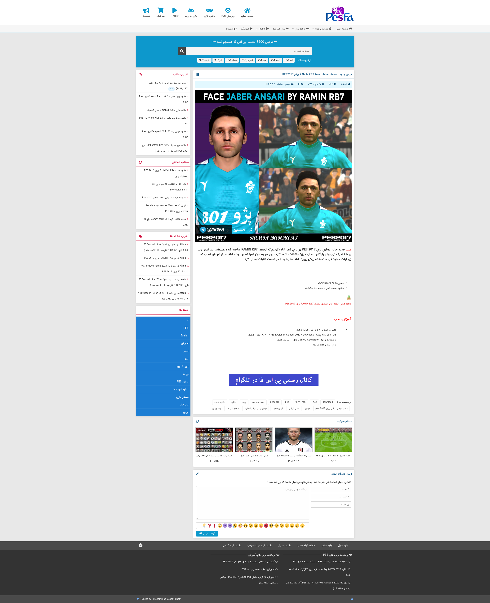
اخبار (186, 351)
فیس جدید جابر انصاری (255, 408)
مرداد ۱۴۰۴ (232, 60)
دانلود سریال (284, 545)
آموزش (185, 343)
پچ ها (186, 374)
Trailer (184, 336)
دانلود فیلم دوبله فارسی (259, 545)
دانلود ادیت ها (181, 389)
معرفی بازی (182, 397)
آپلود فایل (343, 545)
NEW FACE (300, 402)
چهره (244, 402)
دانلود (233, 402)
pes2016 (274, 402)
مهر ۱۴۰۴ (262, 60)
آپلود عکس (326, 545)
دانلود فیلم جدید (306, 545)
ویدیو (186, 412)
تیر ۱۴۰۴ (218, 60)
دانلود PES (183, 382)
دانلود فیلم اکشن (232, 545)
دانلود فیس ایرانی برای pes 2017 (331, 408)
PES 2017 (270, 84)
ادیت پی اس (258, 402)
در (166, 247)
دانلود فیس (219, 402)
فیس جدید (277, 408)
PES (186, 328)
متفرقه (280, 84)
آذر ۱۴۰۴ (289, 60)
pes (287, 402)
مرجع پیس (217, 408)
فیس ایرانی (294, 408)
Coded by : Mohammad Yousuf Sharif (161, 599)
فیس (287, 84)
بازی (186, 359)
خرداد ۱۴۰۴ (204, 60)
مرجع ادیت (233, 408)
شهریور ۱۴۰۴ (247, 60)
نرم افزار (184, 405)
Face (314, 402)
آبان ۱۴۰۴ (275, 60)
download (328, 402)
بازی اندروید (182, 366)
